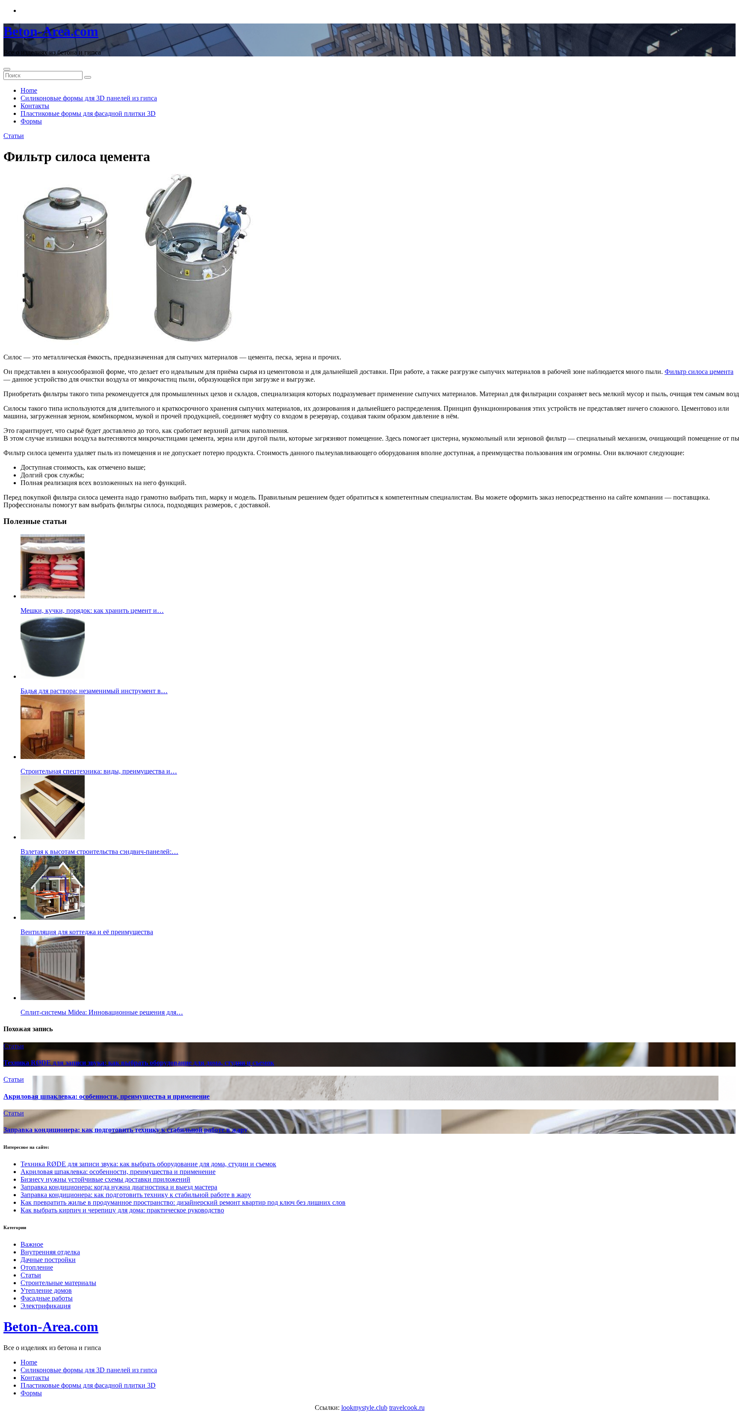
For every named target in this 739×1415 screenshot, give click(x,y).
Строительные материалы (58, 1282)
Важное (32, 1244)
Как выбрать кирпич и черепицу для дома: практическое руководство (122, 1210)
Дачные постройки (48, 1259)
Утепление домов (46, 1290)
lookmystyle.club (364, 1407)
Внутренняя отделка (50, 1252)
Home (29, 90)
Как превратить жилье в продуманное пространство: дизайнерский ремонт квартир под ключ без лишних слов (183, 1202)
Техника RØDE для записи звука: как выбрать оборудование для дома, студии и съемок (138, 1062)
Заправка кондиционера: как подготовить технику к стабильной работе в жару (125, 1129)
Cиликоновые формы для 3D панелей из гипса (89, 98)
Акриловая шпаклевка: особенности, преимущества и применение (106, 1096)
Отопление (37, 1267)
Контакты (35, 105)
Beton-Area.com (50, 31)
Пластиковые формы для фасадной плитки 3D (88, 113)
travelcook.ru (407, 1407)
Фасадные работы (47, 1298)
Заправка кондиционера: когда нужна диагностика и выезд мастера (119, 1187)
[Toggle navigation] (6, 69)
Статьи (13, 135)
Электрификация (46, 1305)
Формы (31, 121)
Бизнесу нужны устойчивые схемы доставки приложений (105, 1179)
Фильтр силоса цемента (699, 371)
